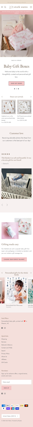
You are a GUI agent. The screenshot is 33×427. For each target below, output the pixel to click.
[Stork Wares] (18, 7)
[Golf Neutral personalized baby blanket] (24, 107)
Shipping (4, 339)
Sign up (6, 388)
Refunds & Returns (6, 345)
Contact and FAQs (6, 348)
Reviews (3, 342)
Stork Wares (8, 421)
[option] (16, 50)
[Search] (6, 7)
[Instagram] (5, 328)
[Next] (7, 205)
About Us (4, 357)
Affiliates (3, 359)
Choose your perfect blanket (14, 259)
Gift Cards (4, 362)
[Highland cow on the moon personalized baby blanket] (8, 107)
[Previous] (2, 205)
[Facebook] (2, 328)
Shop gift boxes (16, 83)
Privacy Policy (5, 354)
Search (3, 351)
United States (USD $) (9, 416)
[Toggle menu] (2, 7)
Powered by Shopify (17, 421)
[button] (14, 89)
